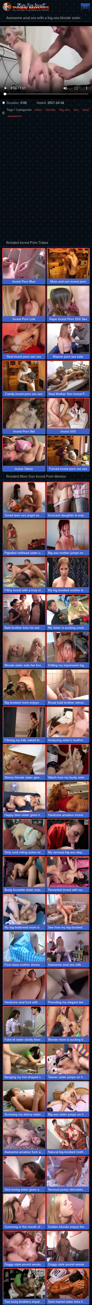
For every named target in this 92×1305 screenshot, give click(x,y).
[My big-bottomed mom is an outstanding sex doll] (24, 909)
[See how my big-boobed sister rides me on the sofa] (68, 909)
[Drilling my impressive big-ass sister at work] (68, 647)
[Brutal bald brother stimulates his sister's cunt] (68, 685)
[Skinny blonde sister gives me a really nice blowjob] (24, 760)
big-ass (64, 110)
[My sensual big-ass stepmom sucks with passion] (68, 834)
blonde (50, 110)
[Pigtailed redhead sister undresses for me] (24, 535)
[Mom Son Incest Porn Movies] (27, 6)
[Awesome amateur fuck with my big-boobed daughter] (24, 1134)
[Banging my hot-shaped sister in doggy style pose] (24, 1059)
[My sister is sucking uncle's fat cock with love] (68, 610)
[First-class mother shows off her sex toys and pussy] (24, 947)
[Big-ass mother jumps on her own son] (68, 535)
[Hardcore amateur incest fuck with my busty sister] (68, 797)
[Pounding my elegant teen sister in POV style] (68, 984)
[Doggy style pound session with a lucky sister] (24, 1246)
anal (86, 110)
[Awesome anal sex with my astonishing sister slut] (68, 947)
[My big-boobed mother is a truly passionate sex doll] (68, 572)
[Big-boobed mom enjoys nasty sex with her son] (24, 685)
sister (38, 110)
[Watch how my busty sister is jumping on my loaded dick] (68, 760)
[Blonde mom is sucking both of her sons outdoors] (68, 1022)
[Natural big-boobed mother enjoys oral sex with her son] (68, 1134)
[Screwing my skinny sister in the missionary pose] (24, 1097)
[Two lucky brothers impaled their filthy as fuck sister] (24, 1284)
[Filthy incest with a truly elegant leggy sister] (24, 572)
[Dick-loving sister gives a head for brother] (24, 1171)
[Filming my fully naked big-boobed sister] (24, 722)
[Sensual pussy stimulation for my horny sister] (68, 1171)
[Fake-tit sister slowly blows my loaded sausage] (24, 1022)
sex (76, 110)
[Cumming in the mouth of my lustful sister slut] (24, 1209)
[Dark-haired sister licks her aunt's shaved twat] (68, 1284)
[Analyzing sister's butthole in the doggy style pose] (68, 722)
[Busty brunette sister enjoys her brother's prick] (24, 872)
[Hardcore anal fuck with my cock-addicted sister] (24, 984)
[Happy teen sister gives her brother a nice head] (24, 797)
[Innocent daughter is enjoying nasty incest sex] (68, 497)
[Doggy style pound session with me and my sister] (68, 1246)
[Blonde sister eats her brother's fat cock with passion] (24, 647)
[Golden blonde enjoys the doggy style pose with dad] (68, 1209)
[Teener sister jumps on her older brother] (68, 1059)
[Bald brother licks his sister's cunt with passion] (24, 610)
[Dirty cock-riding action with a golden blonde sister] (24, 834)
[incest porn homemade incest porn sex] (85, 6)
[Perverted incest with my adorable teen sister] (68, 872)
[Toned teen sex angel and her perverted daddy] (24, 497)
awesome (14, 116)
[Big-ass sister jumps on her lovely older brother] (68, 1097)
